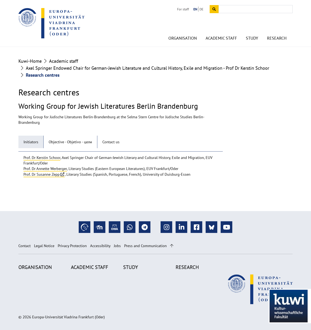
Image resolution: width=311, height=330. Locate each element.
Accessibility (100, 245)
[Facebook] (196, 227)
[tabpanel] (120, 166)
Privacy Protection (72, 245)
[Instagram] (166, 227)
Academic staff (221, 38)
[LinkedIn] (181, 227)
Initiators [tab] (30, 141)
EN (195, 9)
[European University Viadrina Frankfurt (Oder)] (51, 23)
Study (252, 38)
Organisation (182, 38)
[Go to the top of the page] (171, 245)
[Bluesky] (211, 227)
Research (276, 38)
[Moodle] (99, 227)
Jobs (117, 245)
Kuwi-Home (30, 61)
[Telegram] (144, 227)
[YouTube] (226, 227)
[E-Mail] (114, 227)
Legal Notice (44, 245)
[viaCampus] (84, 227)
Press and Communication (145, 245)
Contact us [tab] (111, 141)
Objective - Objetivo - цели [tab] (70, 141)
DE (202, 9)
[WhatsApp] (129, 227)
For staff (183, 9)
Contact (24, 245)
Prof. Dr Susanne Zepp (41, 174)
